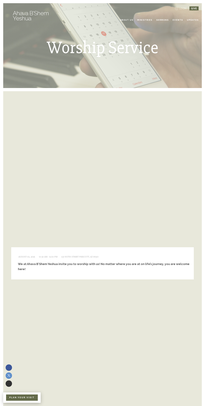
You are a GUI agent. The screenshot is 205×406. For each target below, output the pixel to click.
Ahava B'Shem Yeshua (31, 16)
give (194, 8)
